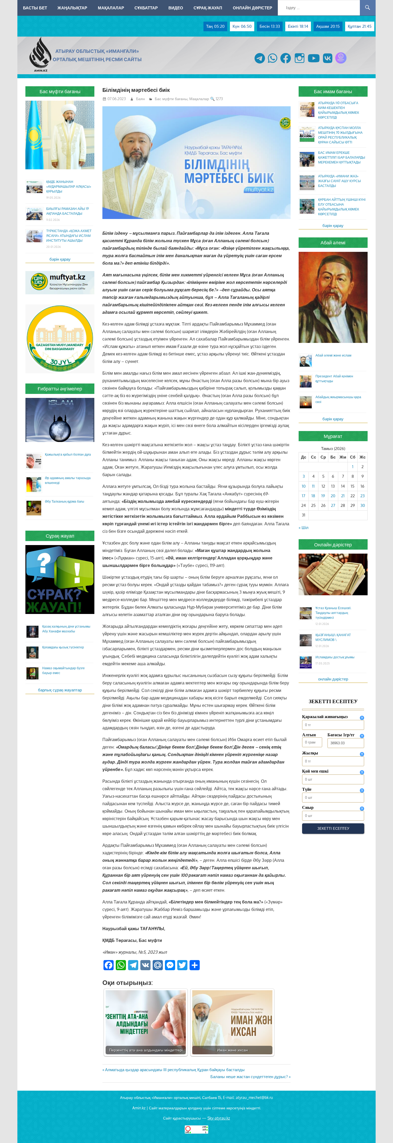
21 (343, 495)
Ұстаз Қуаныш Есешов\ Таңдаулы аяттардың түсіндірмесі (333, 613)
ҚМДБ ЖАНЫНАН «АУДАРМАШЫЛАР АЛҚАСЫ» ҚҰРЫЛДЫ (68, 186)
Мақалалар (111, 7)
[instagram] (299, 63)
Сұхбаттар (146, 7)
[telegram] (260, 63)
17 (303, 495)
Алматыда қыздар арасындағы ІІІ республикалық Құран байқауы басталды (175, 1069)
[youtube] (314, 63)
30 (362, 505)
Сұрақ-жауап (208, 7)
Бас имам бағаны (333, 91)
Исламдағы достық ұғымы (335, 657)
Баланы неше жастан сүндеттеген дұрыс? (249, 1076)
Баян (140, 98)
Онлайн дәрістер (252, 7)
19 (323, 495)
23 (362, 495)
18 (313, 495)
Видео (175, 7)
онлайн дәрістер (333, 679)
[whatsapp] (272, 63)
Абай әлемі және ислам (333, 355)
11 (313, 486)
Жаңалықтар (72, 7)
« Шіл (304, 527)
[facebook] (285, 63)
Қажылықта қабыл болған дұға (68, 454)
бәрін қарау (60, 259)
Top (380, 1130)
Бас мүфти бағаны (171, 98)
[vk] (327, 63)
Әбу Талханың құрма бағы (64, 501)
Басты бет (35, 7)
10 (304, 486)
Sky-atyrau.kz (218, 1118)
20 (333, 495)
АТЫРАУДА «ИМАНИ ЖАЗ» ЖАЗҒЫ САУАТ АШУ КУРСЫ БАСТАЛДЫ (339, 181)
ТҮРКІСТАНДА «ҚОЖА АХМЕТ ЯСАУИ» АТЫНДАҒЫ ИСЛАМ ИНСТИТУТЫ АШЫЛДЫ (68, 235)
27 (333, 505)
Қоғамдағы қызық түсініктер (63, 647)
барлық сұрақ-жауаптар (60, 689)
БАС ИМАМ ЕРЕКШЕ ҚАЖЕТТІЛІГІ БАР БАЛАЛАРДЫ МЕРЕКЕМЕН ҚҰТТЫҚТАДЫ (341, 157)
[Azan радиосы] (340, 63)
